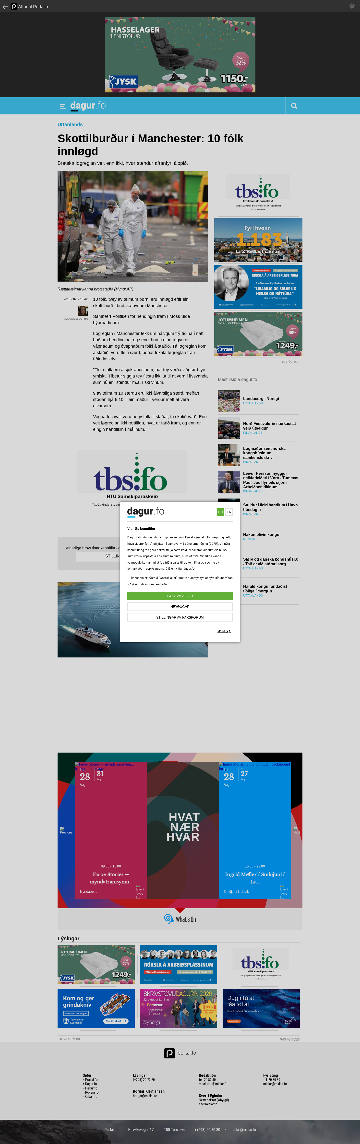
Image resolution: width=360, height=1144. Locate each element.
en (229, 512)
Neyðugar (180, 607)
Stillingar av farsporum (180, 617)
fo (220, 512)
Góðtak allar (180, 596)
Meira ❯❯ (224, 631)
